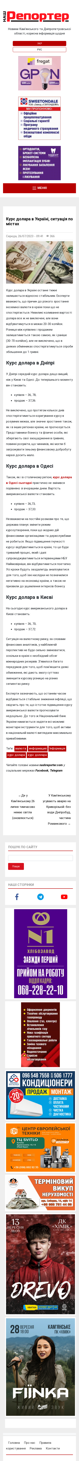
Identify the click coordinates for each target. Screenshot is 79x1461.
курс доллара (37, 755)
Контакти (53, 1448)
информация (38, 748)
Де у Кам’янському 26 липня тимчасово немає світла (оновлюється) (23, 807)
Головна (14, 1443)
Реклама (36, 1448)
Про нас (29, 1443)
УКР (39, 43)
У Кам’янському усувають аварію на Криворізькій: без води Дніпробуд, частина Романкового (57, 809)
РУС (39, 49)
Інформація (57, 748)
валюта (20, 748)
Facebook (41, 770)
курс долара (16, 755)
